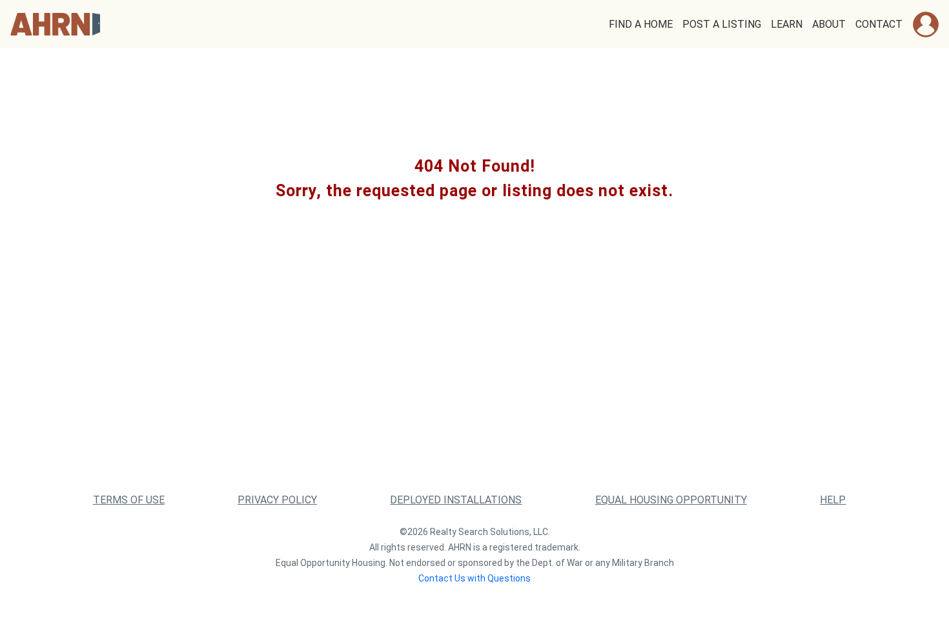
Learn (786, 24)
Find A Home (641, 24)
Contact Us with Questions (474, 578)
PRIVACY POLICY (277, 500)
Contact (879, 24)
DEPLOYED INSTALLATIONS (456, 500)
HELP (833, 500)
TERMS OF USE (129, 500)
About (829, 24)
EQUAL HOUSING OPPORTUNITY (671, 500)
